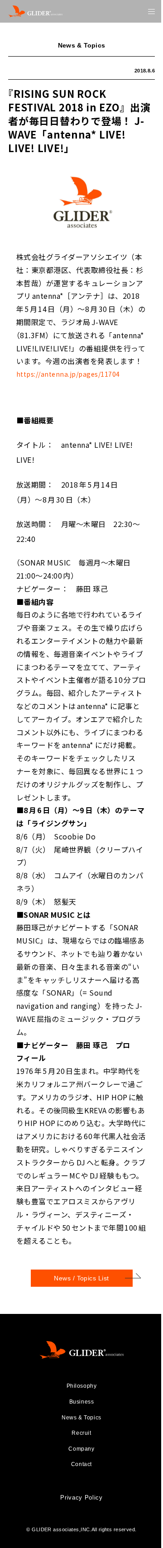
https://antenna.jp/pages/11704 (68, 374)
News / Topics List (81, 1278)
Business (81, 1402)
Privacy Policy (81, 1497)
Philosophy (82, 1386)
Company (81, 1449)
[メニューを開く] (151, 11)
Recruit (81, 1433)
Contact (81, 1464)
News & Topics (81, 1417)
